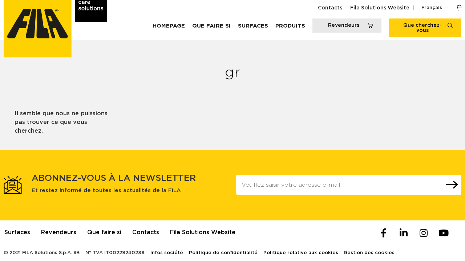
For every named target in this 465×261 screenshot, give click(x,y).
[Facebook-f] (384, 233)
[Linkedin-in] (404, 233)
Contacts (330, 8)
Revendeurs (58, 232)
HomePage (169, 26)
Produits (290, 26)
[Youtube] (443, 233)
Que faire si (211, 26)
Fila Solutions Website (379, 8)
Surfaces (253, 26)
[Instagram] (424, 233)
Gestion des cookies (369, 252)
